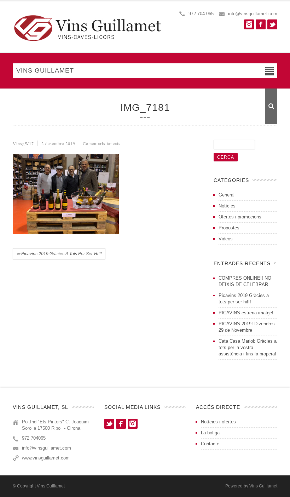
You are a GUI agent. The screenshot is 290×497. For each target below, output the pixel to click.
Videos (226, 238)
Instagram (249, 24)
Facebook (261, 24)
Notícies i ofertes (218, 421)
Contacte (210, 443)
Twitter (272, 24)
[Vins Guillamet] (90, 28)
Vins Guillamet (263, 486)
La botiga (210, 432)
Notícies (227, 205)
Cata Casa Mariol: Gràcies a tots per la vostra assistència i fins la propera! (248, 347)
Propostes (229, 227)
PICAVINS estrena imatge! (246, 312)
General (226, 195)
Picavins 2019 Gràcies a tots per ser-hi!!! (59, 253)
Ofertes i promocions (240, 216)
